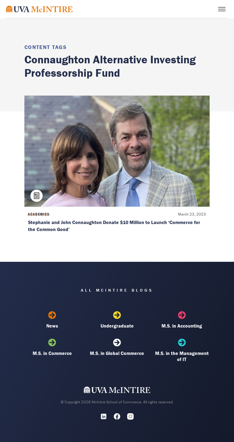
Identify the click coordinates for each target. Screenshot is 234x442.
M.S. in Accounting (181, 326)
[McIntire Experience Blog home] (39, 9)
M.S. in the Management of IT (182, 356)
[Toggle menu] (222, 9)
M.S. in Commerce (52, 353)
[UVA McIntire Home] (117, 391)
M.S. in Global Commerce (117, 353)
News (52, 326)
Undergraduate (117, 326)
